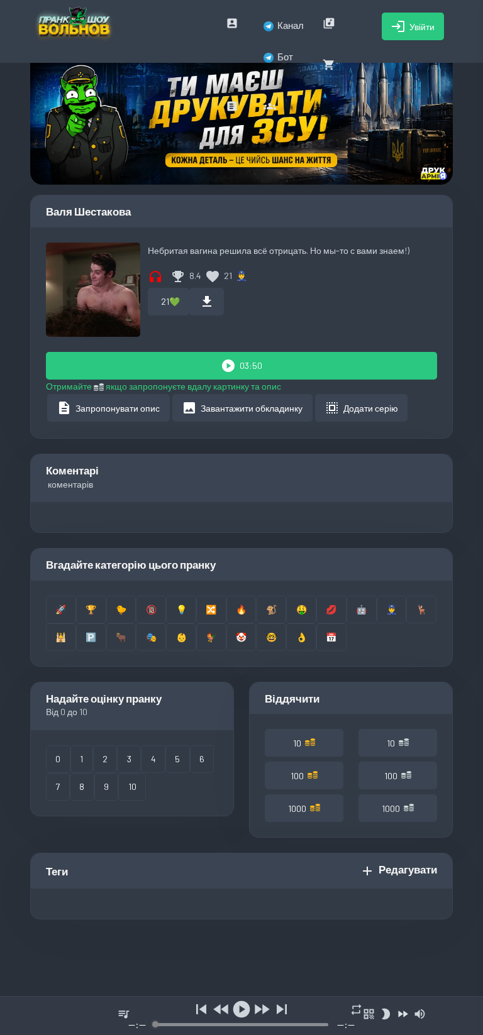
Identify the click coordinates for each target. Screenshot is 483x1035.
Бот (285, 56)
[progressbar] (242, 1024)
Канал (290, 25)
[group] (241, 1015)
